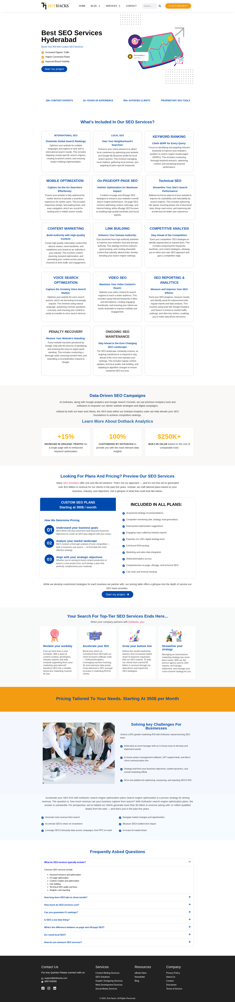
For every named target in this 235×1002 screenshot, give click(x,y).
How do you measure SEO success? (63, 942)
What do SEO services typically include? (65, 862)
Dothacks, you (136, 622)
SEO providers (71, 483)
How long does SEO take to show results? (65, 897)
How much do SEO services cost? (61, 905)
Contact (131, 6)
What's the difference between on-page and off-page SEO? (74, 927)
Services (111, 6)
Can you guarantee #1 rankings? (61, 912)
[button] (117, 862)
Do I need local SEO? (55, 935)
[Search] (160, 6)
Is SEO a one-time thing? (57, 920)
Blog (94, 6)
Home (82, 6)
